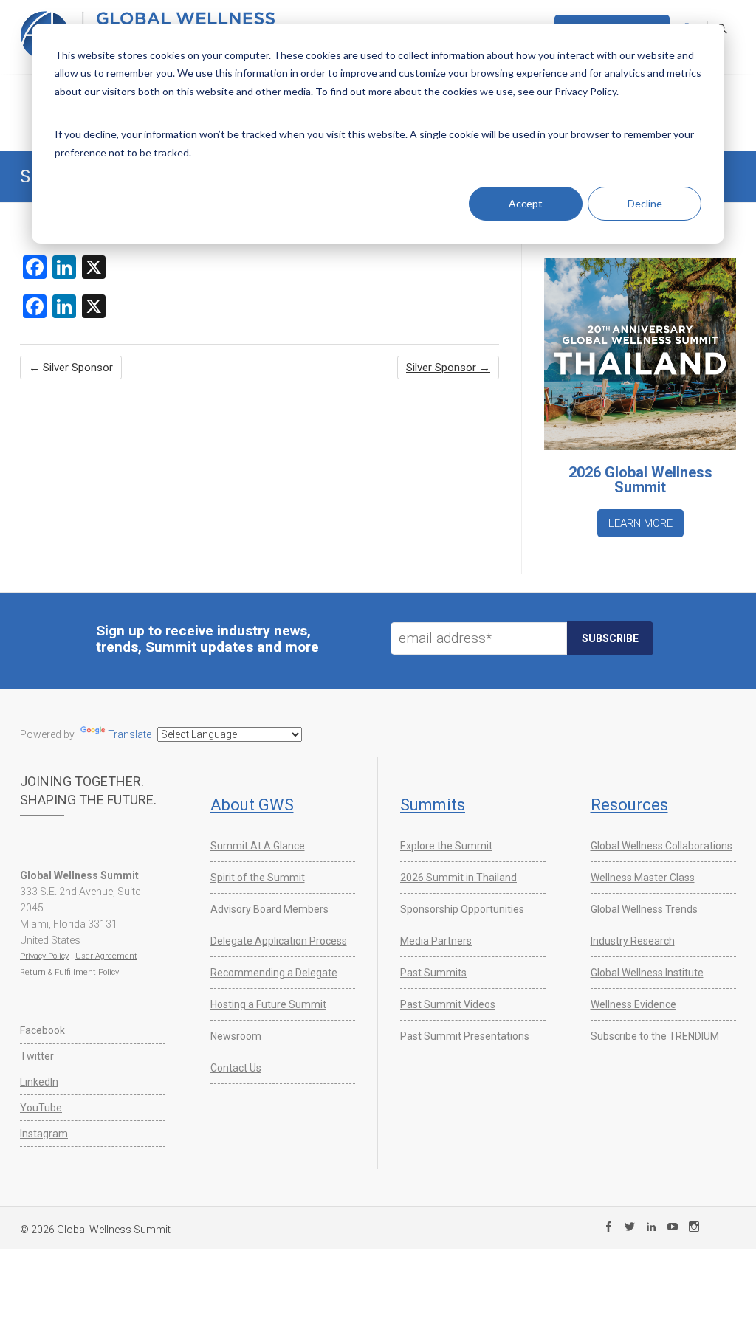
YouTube (41, 1108)
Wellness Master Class (643, 877)
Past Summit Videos (447, 1004)
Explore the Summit (446, 846)
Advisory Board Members (269, 909)
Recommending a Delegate (273, 973)
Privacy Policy (44, 956)
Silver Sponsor (71, 367)
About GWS (252, 805)
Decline (645, 203)
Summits (432, 805)
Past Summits (433, 973)
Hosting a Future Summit (268, 1004)
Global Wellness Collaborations (661, 846)
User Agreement (106, 956)
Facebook (42, 1030)
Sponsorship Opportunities (462, 909)
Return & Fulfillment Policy (69, 972)
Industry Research (633, 941)
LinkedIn (39, 1082)
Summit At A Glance (257, 846)
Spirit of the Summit (257, 877)
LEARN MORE (640, 523)
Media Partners (436, 941)
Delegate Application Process (278, 941)
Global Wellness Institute (647, 973)
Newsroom (235, 1036)
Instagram (44, 1133)
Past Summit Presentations (464, 1036)
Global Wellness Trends (644, 909)
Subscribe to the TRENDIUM (655, 1036)
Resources (629, 805)
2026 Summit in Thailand (458, 877)
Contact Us (235, 1068)
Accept (526, 203)
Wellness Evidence (633, 1004)
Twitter (37, 1056)
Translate (129, 734)
